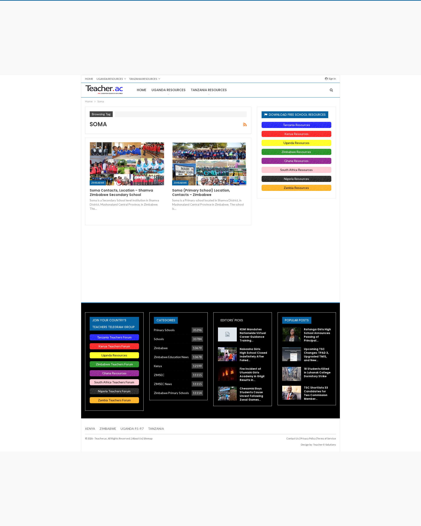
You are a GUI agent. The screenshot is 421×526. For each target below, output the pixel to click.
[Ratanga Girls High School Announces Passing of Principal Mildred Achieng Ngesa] (291, 334)
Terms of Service (326, 438)
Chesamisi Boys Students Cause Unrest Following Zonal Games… (251, 394)
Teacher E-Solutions (324, 444)
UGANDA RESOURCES (109, 78)
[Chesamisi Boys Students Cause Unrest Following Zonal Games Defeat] (227, 394)
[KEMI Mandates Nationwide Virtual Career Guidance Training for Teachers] (227, 334)
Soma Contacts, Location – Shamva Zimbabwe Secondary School (121, 192)
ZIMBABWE (108, 428)
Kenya (158, 366)
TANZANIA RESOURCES (143, 78)
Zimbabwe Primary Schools (171, 393)
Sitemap (147, 438)
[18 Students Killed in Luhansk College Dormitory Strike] (291, 374)
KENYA (90, 428)
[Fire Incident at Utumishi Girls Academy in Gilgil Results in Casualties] (227, 374)
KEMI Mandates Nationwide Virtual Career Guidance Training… (253, 334)
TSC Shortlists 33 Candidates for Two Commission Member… (316, 393)
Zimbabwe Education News (171, 357)
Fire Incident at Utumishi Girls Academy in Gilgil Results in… (252, 374)
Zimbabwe (97, 182)
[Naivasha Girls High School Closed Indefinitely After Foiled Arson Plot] (227, 354)
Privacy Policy (308, 438)
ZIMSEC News (163, 384)
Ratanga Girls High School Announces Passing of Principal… (317, 334)
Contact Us (292, 438)
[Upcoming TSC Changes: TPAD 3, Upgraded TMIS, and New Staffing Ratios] (291, 354)
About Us (137, 438)
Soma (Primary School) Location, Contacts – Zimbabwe (201, 192)
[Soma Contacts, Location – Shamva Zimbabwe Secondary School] (127, 163)
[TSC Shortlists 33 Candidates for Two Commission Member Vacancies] (291, 393)
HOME (89, 78)
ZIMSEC (159, 375)
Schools (159, 339)
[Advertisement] (210, 38)
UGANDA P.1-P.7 (132, 428)
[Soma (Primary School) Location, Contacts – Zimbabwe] (209, 163)
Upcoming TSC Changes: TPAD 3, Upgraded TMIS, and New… (316, 354)
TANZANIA (156, 428)
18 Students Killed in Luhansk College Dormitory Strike (317, 372)
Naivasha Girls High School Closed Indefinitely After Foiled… (253, 354)
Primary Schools (164, 330)
